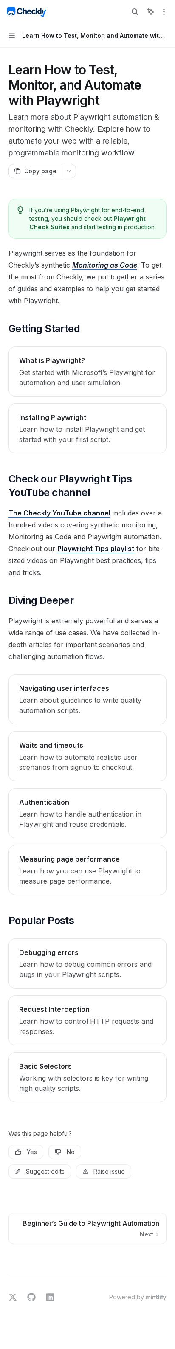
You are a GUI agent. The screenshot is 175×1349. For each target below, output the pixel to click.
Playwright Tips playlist (95, 548)
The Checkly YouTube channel (59, 513)
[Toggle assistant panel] (151, 12)
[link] (87, 371)
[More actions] (164, 12)
